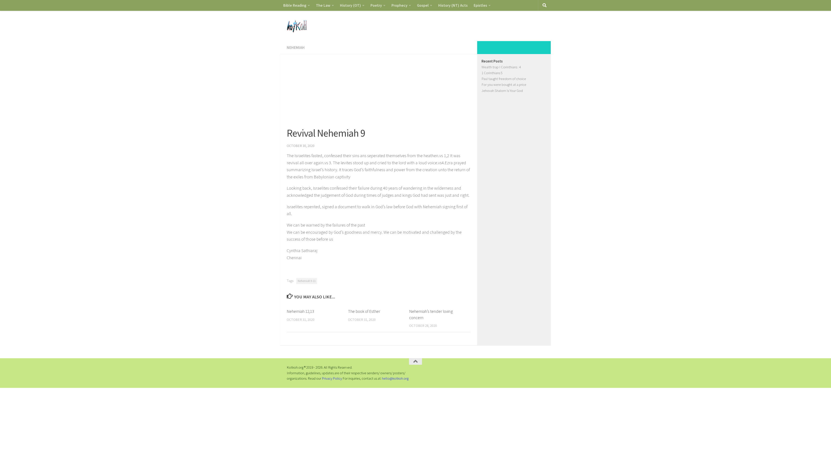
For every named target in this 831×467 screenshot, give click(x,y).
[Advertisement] (378, 86)
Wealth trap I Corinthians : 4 (501, 67)
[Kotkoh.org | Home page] (296, 25)
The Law (323, 5)
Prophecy (399, 5)
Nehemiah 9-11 (307, 281)
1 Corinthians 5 (492, 72)
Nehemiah (296, 47)
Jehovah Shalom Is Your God (502, 90)
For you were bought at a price (504, 84)
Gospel (423, 5)
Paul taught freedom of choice (504, 78)
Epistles (480, 5)
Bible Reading (294, 5)
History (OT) (350, 5)
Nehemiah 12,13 (300, 311)
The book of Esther (364, 311)
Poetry (376, 5)
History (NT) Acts (453, 5)
